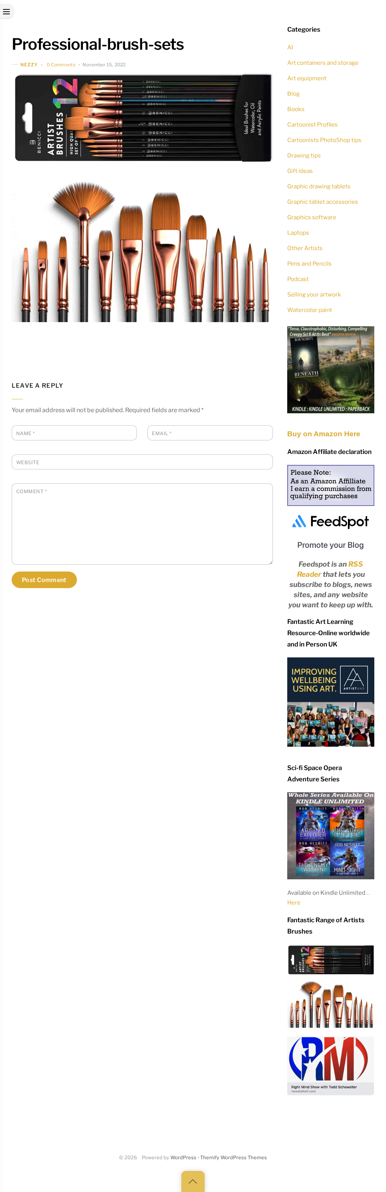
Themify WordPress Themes (233, 1157)
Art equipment (306, 78)
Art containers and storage (322, 62)
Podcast (298, 279)
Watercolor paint (309, 309)
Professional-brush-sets (98, 44)
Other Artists (305, 248)
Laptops (298, 232)
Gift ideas (300, 170)
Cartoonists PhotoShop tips (324, 140)
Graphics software (311, 217)
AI (290, 47)
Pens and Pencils (309, 263)
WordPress (183, 1157)
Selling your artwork (314, 294)
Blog (293, 93)
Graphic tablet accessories (322, 201)
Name (25, 433)
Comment (31, 491)
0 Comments (61, 64)
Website (28, 462)
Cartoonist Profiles (312, 124)
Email (162, 433)
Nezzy (29, 64)
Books (296, 109)
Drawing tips (304, 155)
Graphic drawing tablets (319, 186)
